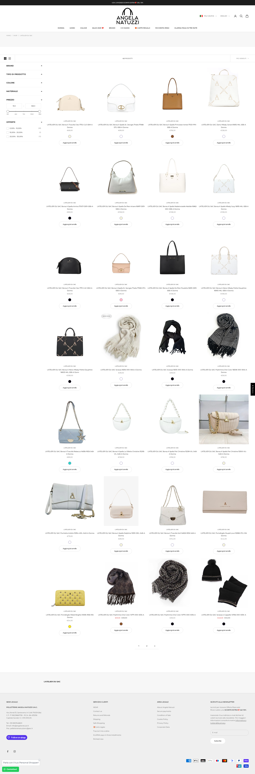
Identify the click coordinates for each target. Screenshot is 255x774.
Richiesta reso (162, 28)
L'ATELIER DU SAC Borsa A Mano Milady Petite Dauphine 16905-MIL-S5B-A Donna (223, 289)
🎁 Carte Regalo (142, 28)
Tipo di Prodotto (16, 74)
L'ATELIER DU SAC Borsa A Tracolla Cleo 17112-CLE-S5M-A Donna (70, 126)
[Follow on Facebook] (7, 751)
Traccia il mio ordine (101, 731)
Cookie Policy (162, 719)
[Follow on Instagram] (14, 751)
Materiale (12, 91)
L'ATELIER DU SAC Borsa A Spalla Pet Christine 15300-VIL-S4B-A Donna (224, 452)
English (223, 16)
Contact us (97, 711)
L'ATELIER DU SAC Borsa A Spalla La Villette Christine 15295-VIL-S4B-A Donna (121, 452)
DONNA (61, 28)
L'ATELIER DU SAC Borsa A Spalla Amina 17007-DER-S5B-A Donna (69, 207)
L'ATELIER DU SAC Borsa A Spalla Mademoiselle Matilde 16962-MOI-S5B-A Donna (172, 207)
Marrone (172, 136)
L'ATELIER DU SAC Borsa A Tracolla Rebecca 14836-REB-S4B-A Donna (69, 452)
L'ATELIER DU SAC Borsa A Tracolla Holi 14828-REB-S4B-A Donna (172, 534)
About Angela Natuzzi (166, 707)
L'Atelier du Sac (26, 35)
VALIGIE (83, 28)
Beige (69, 136)
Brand (10, 66)
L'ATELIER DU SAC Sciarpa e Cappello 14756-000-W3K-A (223, 615)
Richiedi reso (98, 739)
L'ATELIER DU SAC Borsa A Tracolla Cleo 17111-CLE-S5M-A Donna (69, 289)
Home (8, 35)
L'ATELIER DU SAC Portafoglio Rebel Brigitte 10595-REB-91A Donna (70, 616)
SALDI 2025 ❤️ (98, 28)
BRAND (112, 28)
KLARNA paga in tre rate (186, 28)
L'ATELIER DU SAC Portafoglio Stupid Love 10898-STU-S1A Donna (224, 534)
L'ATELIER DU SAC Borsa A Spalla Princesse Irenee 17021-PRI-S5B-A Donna (172, 126)
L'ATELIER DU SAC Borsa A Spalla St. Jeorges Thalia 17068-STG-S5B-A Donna (121, 126)
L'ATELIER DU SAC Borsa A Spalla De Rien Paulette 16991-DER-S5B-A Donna (172, 289)
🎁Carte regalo (99, 727)
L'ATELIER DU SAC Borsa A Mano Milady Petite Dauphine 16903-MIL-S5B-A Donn (69, 371)
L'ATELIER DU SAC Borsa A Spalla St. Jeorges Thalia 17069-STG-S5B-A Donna (121, 289)
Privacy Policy (162, 723)
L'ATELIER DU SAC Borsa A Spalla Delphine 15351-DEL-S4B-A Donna (121, 534)
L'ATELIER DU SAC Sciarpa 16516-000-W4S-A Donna (121, 370)
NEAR (95, 707)
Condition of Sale (164, 715)
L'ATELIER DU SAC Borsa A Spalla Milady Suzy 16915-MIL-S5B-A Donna (223, 207)
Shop (15, 35)
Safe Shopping (99, 723)
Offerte (10, 122)
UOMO (72, 28)
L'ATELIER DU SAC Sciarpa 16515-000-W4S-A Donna (172, 370)
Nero (69, 218)
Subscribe (217, 741)
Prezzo (10, 100)
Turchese (69, 463)
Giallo (69, 626)
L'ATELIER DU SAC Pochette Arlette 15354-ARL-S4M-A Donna (69, 533)
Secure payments (164, 711)
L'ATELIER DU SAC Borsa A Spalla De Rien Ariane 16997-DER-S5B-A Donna (121, 207)
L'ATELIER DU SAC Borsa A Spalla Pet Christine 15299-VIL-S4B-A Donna (172, 452)
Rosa (121, 299)
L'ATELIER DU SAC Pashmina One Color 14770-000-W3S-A (172, 615)
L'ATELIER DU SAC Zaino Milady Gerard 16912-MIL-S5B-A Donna (223, 126)
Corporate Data (163, 727)
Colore (10, 83)
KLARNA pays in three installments (107, 735)
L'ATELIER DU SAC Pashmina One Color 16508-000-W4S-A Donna (223, 371)
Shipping (96, 719)
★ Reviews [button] (253, 389)
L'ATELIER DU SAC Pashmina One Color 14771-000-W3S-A (121, 615)
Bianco (121, 136)
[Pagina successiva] (155, 646)
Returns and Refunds (101, 715)
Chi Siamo (125, 28)
